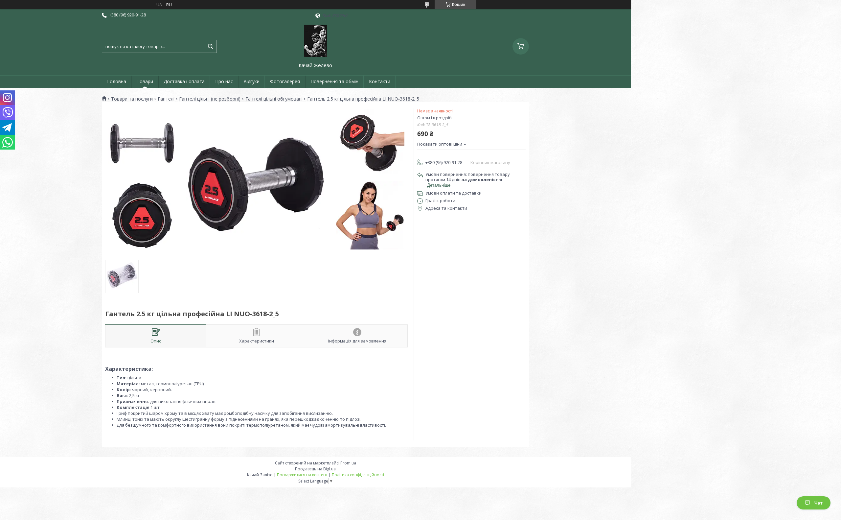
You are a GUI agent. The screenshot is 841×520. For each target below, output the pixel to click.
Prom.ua (348, 463)
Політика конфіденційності (358, 475)
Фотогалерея (285, 81)
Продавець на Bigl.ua (315, 469)
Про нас (224, 81)
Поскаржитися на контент (302, 475)
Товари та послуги (132, 99)
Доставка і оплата (184, 81)
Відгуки (251, 81)
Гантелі (166, 99)
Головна (116, 81)
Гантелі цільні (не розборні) (209, 99)
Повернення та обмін (334, 81)
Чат (818, 503)
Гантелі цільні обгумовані (274, 99)
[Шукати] (210, 46)
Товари (145, 81)
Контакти (379, 81)
